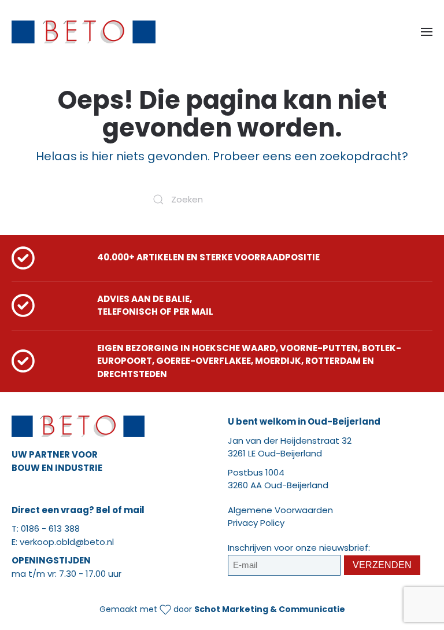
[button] (426, 32)
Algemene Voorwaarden (280, 510)
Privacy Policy (256, 523)
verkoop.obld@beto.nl (67, 542)
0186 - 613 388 (50, 528)
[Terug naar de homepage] (84, 32)
